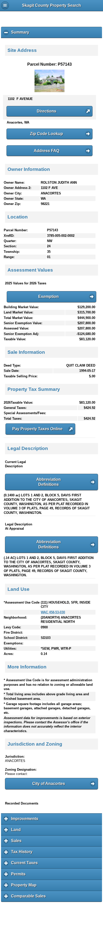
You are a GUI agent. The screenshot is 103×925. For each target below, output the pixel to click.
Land (17, 832)
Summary (21, 34)
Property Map (25, 887)
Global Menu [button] (5, 5)
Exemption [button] (48, 296)
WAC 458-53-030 (53, 612)
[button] (49, 111)
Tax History (23, 854)
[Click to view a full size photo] (49, 91)
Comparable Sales (29, 898)
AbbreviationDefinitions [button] (48, 482)
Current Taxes (25, 865)
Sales (17, 843)
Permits (19, 876)
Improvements (26, 821)
